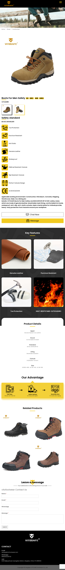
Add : (3, 559)
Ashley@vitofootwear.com (10, 552)
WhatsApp (5, 507)
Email (4, 500)
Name (4, 494)
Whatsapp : (5, 555)
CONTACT (6, 546)
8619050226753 (6, 556)
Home (3, 29)
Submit (5, 527)
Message (5, 513)
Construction (16, 29)
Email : (3, 550)
